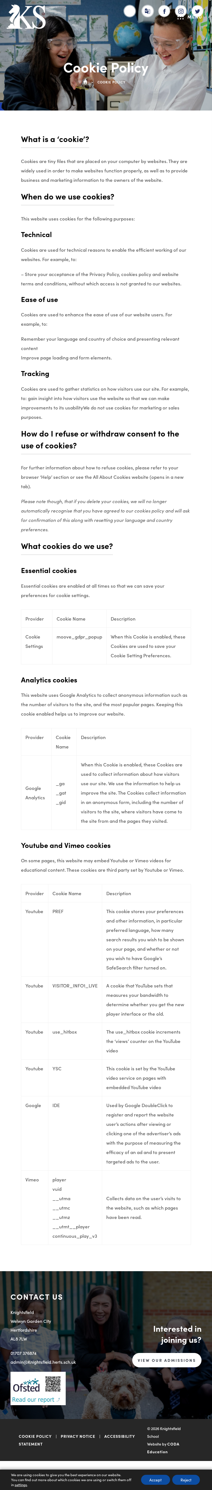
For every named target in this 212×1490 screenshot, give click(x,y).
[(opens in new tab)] (164, 10)
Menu (194, 17)
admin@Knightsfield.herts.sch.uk (43, 1362)
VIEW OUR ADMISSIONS (167, 1360)
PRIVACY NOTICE (78, 1436)
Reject (186, 1480)
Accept (155, 1480)
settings (21, 1484)
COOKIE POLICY (35, 1436)
